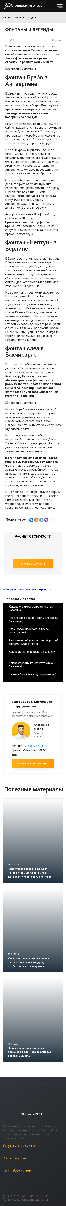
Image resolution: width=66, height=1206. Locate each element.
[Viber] (46, 520)
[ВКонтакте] (31, 520)
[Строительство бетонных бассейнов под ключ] (25, 6)
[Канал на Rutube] (54, 17)
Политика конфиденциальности (25, 1199)
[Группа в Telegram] (60, 17)
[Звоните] (51, 6)
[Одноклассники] (36, 520)
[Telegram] (41, 520)
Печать (56, 40)
